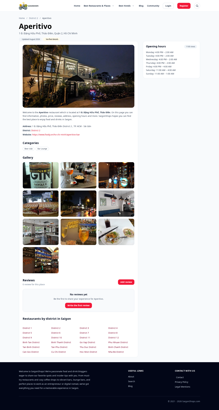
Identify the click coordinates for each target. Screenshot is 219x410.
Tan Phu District (59, 347)
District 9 (27, 337)
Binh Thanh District (61, 342)
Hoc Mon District (88, 351)
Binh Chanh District (118, 347)
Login (168, 5)
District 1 (27, 327)
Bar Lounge (42, 148)
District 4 (113, 327)
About (131, 376)
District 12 (113, 337)
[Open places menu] (113, 6)
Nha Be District (116, 351)
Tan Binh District (31, 347)
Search (131, 381)
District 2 (33, 18)
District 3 (84, 327)
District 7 (84, 332)
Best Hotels (125, 5)
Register (184, 5)
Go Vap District (87, 342)
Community (153, 5)
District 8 (113, 332)
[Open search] (197, 6)
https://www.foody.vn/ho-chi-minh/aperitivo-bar (56, 134)
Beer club (28, 148)
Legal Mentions (182, 386)
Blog (141, 5)
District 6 (55, 332)
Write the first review (78, 305)
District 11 (85, 337)
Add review (126, 282)
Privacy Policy (181, 382)
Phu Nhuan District (118, 342)
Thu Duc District (88, 347)
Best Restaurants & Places (97, 5)
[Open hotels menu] (133, 6)
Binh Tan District (31, 342)
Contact (180, 377)
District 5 (27, 332)
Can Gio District (31, 351)
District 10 (56, 337)
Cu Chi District (58, 351)
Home (77, 5)
